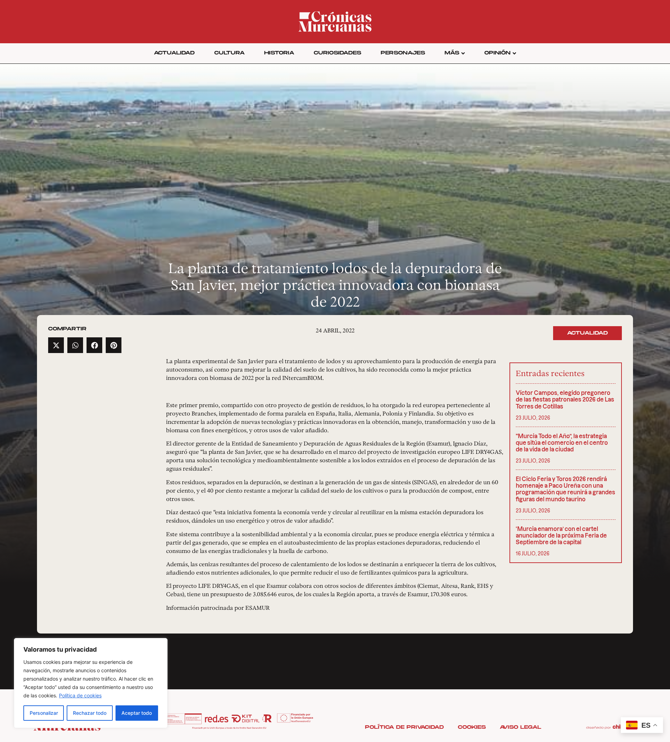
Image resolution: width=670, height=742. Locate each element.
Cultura (229, 53)
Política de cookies (80, 695)
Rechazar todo (89, 713)
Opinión (497, 53)
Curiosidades (337, 53)
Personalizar (44, 713)
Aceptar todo (136, 713)
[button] (56, 345)
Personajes (403, 53)
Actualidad (174, 53)
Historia (279, 53)
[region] (91, 683)
